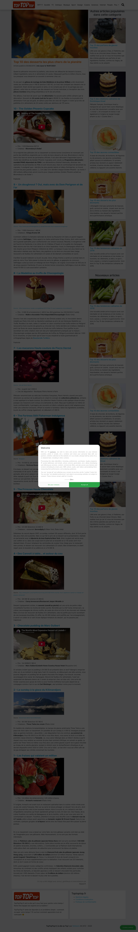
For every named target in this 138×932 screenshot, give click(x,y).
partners (53, 452)
